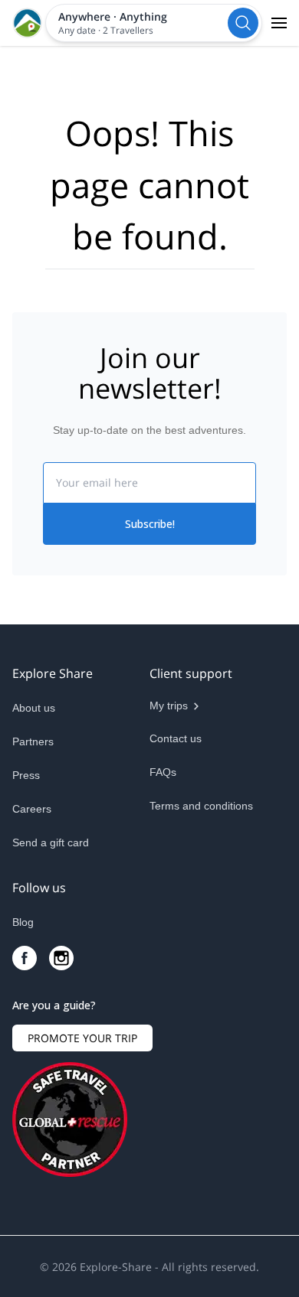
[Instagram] (61, 958)
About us (33, 708)
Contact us (176, 738)
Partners (33, 741)
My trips (169, 705)
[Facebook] (24, 958)
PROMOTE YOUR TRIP (82, 1038)
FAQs (163, 772)
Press (26, 775)
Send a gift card (50, 842)
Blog (23, 922)
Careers (31, 809)
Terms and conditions (201, 806)
